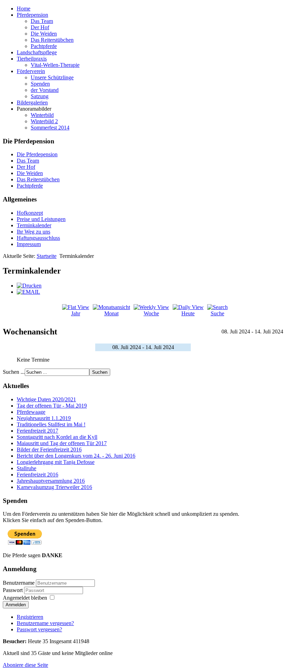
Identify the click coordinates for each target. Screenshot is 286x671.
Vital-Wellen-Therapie (55, 65)
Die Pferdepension (37, 154)
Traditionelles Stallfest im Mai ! (51, 424)
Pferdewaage (31, 412)
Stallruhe (26, 468)
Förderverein (31, 71)
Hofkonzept (30, 213)
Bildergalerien (32, 102)
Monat (111, 313)
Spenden (40, 84)
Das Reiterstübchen (52, 40)
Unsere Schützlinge (52, 77)
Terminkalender (34, 225)
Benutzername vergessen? (45, 623)
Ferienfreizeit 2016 (37, 474)
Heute (188, 313)
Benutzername (19, 583)
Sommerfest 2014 (50, 128)
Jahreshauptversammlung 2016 (51, 481)
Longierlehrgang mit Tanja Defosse (56, 462)
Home (23, 8)
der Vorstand (45, 90)
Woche (151, 313)
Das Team (42, 21)
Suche (217, 313)
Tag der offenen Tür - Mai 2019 (52, 406)
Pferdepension (32, 15)
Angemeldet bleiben (25, 598)
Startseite (47, 256)
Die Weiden (44, 34)
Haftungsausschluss (38, 238)
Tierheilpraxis (32, 59)
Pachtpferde (44, 46)
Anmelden (16, 604)
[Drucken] (29, 286)
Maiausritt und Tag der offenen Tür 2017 (62, 443)
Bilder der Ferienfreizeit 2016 (49, 449)
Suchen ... (14, 372)
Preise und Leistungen (41, 219)
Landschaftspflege (37, 52)
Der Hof (40, 27)
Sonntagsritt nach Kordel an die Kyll (57, 437)
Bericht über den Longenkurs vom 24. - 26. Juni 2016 (76, 456)
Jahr (75, 313)
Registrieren (30, 617)
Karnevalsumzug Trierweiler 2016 (54, 487)
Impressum (29, 244)
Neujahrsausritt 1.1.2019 (44, 418)
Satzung (39, 96)
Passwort (13, 590)
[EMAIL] (28, 292)
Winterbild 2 (44, 121)
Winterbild (42, 115)
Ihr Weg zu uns (33, 232)
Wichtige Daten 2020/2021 (46, 399)
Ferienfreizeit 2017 (37, 431)
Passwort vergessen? (39, 629)
